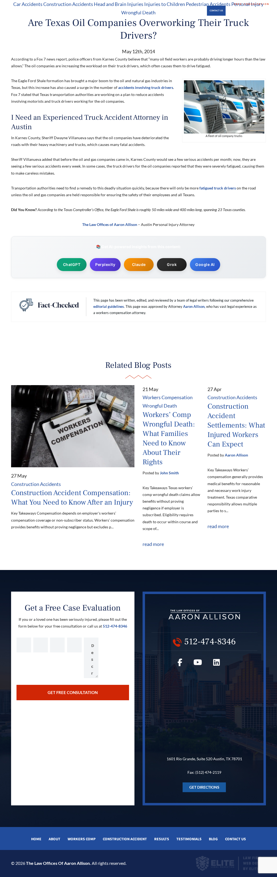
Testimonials (166, 10)
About (76, 10)
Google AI (205, 264)
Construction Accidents (135, 10)
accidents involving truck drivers (145, 87)
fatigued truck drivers (217, 188)
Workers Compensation (168, 397)
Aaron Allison (236, 455)
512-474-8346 (252, 9)
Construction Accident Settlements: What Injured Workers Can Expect (236, 425)
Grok (172, 264)
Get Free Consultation (73, 692)
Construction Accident (125, 839)
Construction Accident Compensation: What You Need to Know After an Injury (72, 497)
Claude (139, 264)
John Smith (169, 473)
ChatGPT (72, 264)
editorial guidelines (108, 306)
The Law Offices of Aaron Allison (109, 224)
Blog (180, 10)
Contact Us (216, 10)
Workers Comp (81, 839)
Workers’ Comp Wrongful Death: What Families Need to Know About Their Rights (169, 438)
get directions (204, 787)
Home (65, 10)
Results (161, 839)
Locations (192, 10)
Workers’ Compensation (97, 10)
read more (153, 544)
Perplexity (105, 264)
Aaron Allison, (194, 306)
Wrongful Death (160, 406)
